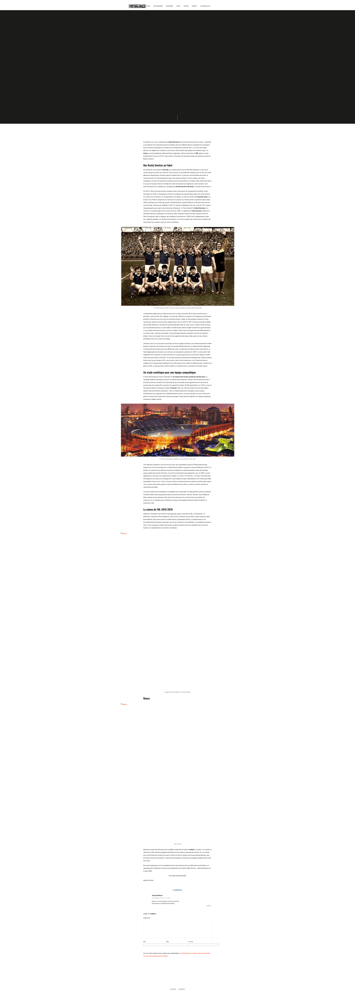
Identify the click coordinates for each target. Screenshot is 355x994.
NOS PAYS (147, 6)
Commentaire (147, 918)
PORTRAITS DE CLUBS (87, 60)
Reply (209, 905)
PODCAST (194, 6)
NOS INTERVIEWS (158, 6)
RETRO (178, 6)
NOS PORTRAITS (76, 60)
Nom (144, 941)
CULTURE (186, 6)
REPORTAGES (169, 6)
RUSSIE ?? (98, 60)
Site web (190, 941)
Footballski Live (205, 6)
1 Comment (83, 72)
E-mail (167, 941)
